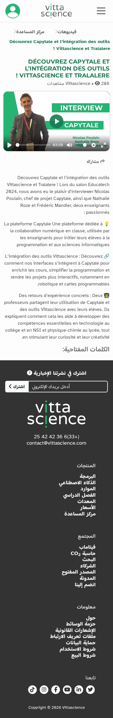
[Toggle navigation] (101, 10)
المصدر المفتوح (79, 572)
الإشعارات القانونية (75, 630)
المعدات (86, 501)
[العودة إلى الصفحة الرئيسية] (56, 11)
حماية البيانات (81, 643)
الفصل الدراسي (79, 495)
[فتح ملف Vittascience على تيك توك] (32, 690)
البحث (89, 559)
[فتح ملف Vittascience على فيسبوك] (55, 690)
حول (91, 618)
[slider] (33, 145)
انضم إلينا (85, 585)
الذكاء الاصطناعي (77, 483)
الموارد (88, 489)
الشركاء (88, 566)
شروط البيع (83, 655)
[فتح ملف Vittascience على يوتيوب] (67, 690)
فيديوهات (67, 32)
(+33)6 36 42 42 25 (56, 436)
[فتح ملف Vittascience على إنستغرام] (44, 690)
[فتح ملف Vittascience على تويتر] (90, 690)
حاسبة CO (83, 553)
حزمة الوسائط (81, 624)
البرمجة (88, 476)
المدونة (88, 578)
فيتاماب (87, 547)
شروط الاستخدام (78, 649)
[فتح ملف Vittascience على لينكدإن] (79, 690)
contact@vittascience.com (56, 443)
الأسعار (88, 507)
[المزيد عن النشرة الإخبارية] (29, 373)
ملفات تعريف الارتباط (73, 636)
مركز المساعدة (30, 32)
